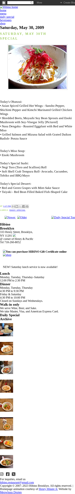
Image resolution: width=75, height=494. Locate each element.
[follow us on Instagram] (2, 474)
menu (3, 13)
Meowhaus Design (11, 492)
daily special (7, 16)
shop (2, 23)
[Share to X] (20, 206)
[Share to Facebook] (23, 206)
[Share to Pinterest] (27, 206)
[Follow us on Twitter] (14, 474)
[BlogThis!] (17, 206)
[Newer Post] (10, 217)
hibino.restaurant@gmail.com (17, 482)
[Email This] (13, 206)
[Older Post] (22, 217)
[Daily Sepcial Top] (63, 217)
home (3, 10)
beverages (5, 20)
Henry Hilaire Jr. (48, 489)
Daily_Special (17, 210)
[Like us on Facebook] (8, 474)
